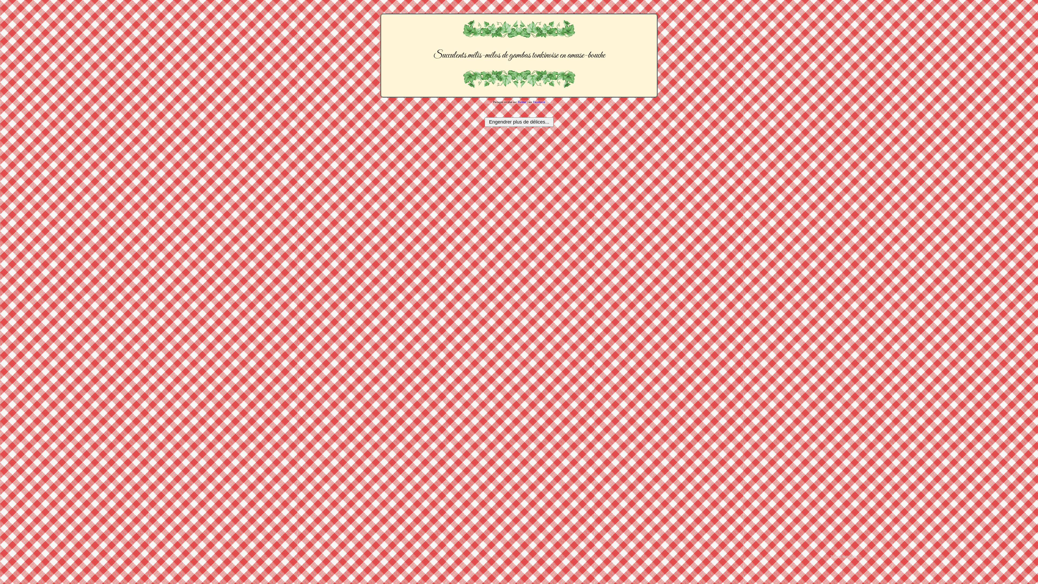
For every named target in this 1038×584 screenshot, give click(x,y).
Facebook (539, 102)
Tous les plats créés (843, 556)
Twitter (522, 102)
